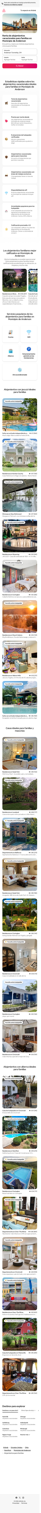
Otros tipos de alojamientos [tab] (30, 1410)
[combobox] (20, 52)
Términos (24, 1503)
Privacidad (15, 1503)
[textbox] (11, 59)
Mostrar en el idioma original (13, 5)
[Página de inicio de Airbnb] (3, 10)
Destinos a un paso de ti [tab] (10, 1410)
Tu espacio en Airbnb (28, 10)
